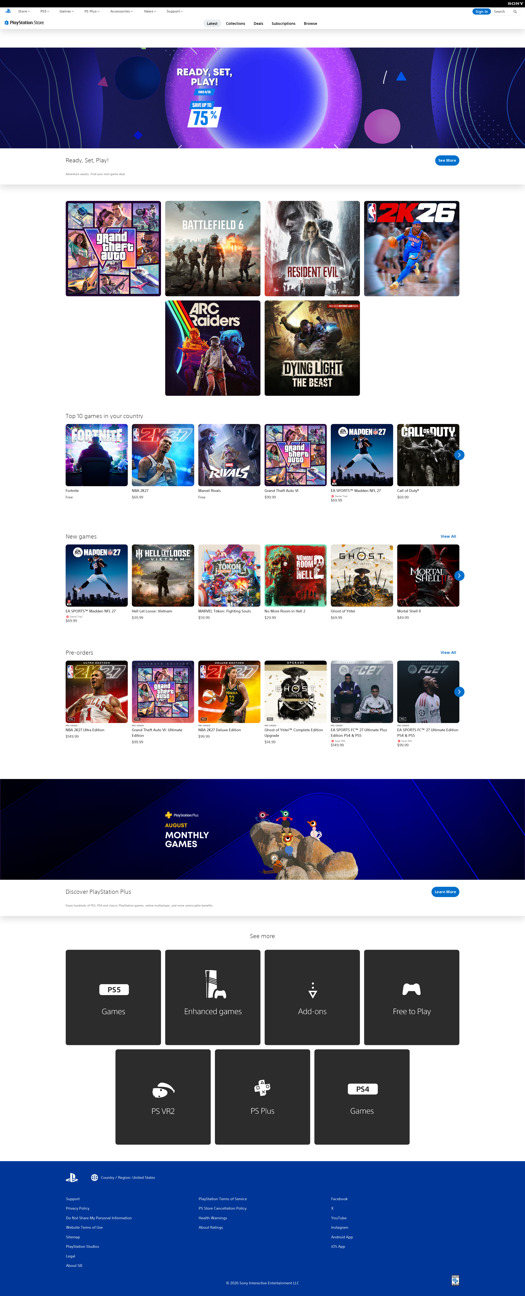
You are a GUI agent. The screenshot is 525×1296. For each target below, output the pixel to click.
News (148, 11)
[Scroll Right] (459, 455)
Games (65, 11)
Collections (235, 23)
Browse (310, 23)
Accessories (120, 11)
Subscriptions (284, 23)
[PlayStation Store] (25, 22)
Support (173, 11)
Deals (258, 23)
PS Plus (90, 11)
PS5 (43, 11)
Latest (212, 23)
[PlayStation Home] (8, 11)
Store (22, 11)
